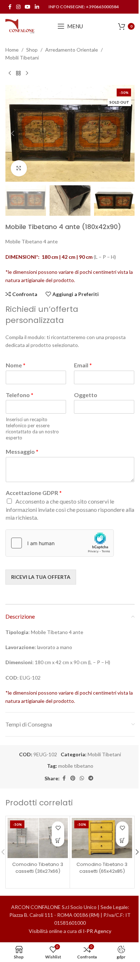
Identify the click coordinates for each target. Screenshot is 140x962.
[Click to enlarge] (19, 168)
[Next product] (27, 73)
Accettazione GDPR (34, 492)
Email (83, 365)
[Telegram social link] (90, 778)
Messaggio (22, 451)
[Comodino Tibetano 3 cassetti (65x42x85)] (102, 838)
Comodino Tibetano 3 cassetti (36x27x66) (37, 867)
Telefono (19, 394)
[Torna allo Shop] (18, 73)
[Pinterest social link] (73, 778)
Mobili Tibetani (22, 57)
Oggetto (85, 394)
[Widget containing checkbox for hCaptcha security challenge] (59, 543)
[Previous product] (9, 73)
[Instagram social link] (18, 7)
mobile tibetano (75, 766)
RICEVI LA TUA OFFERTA (40, 577)
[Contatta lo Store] (58, 840)
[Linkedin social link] (37, 7)
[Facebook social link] (9, 7)
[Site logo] (20, 26)
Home (12, 50)
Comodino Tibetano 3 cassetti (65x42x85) (101, 867)
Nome (15, 365)
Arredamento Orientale (71, 50)
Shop (32, 50)
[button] (12, 133)
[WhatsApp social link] (82, 778)
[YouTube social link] (28, 7)
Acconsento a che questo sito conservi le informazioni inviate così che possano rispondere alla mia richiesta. (70, 509)
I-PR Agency (97, 931)
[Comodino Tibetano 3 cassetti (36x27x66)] (38, 838)
